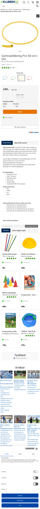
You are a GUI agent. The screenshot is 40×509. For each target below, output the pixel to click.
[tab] (7, 143)
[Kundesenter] (24, 2)
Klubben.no (3, 9)
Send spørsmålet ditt (31, 226)
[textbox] (13, 226)
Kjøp (20, 111)
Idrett (10, 9)
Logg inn (28, 2)
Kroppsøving (17, 9)
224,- (17, 106)
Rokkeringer (26, 9)
